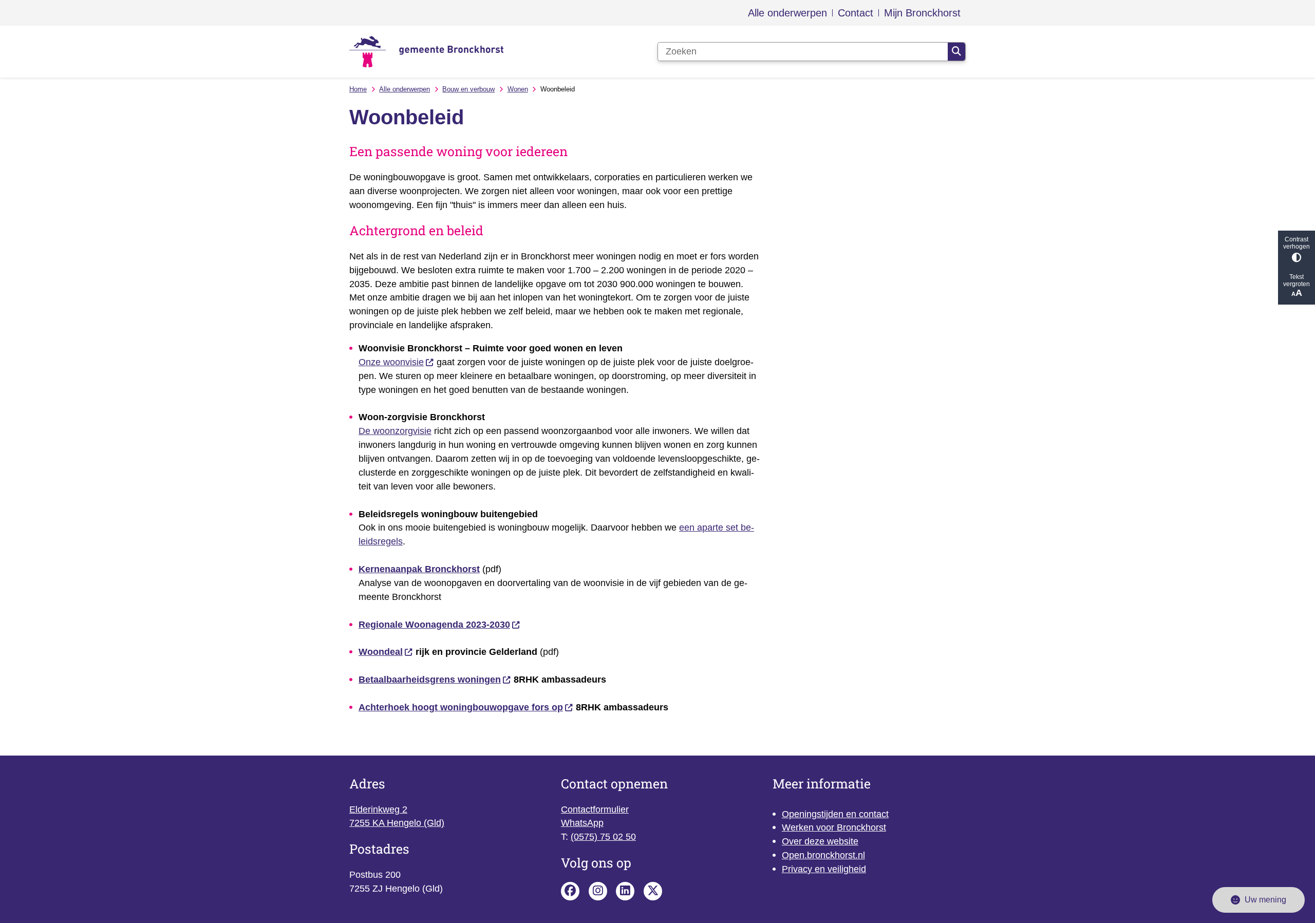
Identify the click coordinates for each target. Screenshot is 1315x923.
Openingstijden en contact (835, 814)
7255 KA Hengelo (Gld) (396, 823)
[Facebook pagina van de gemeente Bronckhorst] (570, 891)
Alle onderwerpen (404, 89)
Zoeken (956, 52)
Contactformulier (595, 809)
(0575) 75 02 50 (603, 837)
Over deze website (820, 841)
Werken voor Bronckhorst (834, 827)
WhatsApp (582, 823)
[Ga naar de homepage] (426, 51)
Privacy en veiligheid (824, 869)
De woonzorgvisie (395, 431)
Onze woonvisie (391, 362)
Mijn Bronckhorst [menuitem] (922, 12)
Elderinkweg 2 (378, 809)
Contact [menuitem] (855, 12)
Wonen (518, 89)
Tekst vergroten (1296, 280)
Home (358, 89)
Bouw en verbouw (468, 89)
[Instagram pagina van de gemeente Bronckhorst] (598, 891)
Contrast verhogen (1296, 243)
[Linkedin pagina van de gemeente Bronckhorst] (625, 891)
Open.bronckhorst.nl (823, 855)
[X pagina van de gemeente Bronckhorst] (653, 891)
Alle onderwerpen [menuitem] (787, 12)
